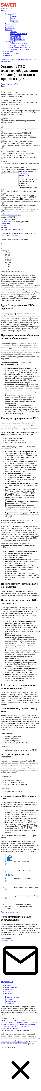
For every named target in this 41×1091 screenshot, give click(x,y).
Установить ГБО (7, 8)
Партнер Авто (24, 175)
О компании (9, 1003)
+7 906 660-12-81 (8, 229)
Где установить (11, 987)
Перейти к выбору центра (10, 912)
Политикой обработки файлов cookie (14, 1042)
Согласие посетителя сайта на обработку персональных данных (16, 1027)
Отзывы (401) (24, 173)
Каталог (8, 985)
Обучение (9, 999)
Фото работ (9, 989)
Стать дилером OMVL (9, 84)
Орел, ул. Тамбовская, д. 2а (11, 215)
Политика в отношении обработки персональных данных (19, 1023)
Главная (4, 59)
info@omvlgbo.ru (7, 982)
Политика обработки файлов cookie (14, 1022)
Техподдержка (10, 1001)
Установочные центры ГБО (17, 59)
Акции (7, 991)
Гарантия (8, 993)
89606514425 (20, 229)
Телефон (4, 227)
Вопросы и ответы (12, 997)
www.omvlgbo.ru (11, 235)
